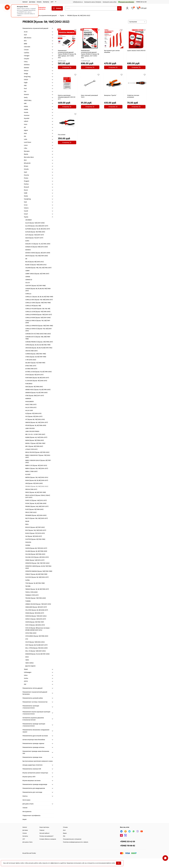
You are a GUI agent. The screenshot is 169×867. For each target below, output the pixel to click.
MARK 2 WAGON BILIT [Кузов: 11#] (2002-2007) (38, 456)
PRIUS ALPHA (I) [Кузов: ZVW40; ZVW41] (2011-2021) (37, 496)
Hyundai (26, 118)
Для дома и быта (28, 804)
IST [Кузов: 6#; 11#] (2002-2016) (35, 419)
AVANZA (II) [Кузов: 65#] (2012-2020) (36, 247)
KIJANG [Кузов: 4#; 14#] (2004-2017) (36, 437)
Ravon (26, 190)
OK (118, 863)
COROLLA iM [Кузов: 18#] (33, 305)
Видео (65, 833)
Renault (26, 187)
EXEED (26, 79)
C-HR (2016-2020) (30, 360)
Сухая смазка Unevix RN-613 (136, 50)
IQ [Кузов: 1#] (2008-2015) (33, 413)
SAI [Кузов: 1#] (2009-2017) (33, 536)
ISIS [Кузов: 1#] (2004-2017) (33, 416)
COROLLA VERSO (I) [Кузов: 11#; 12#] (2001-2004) (38, 330)
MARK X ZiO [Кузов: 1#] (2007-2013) (36, 465)
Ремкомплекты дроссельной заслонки (35, 736)
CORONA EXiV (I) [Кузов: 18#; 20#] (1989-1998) (37, 338)
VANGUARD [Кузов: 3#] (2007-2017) (36, 607)
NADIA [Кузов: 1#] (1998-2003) (34, 440)
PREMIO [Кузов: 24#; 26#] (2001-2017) (36, 506)
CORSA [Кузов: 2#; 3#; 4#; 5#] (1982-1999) (37, 345)
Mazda (26, 154)
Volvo (25, 675)
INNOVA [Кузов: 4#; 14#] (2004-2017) (36, 422)
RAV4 (27, 524)
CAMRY (27, 270)
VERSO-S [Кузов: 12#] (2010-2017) (35, 619)
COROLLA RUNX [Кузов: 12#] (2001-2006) (38, 317)
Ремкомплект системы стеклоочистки (35, 702)
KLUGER (27, 474)
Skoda (26, 196)
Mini (25, 160)
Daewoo (26, 67)
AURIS (27, 241)
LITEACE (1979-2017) (31, 449)
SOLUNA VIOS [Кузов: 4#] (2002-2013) (37, 557)
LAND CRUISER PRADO (32, 431)
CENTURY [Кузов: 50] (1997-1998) (35, 285)
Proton (26, 178)
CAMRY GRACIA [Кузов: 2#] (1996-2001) (37, 273)
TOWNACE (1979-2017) (31, 595)
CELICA (27, 282)
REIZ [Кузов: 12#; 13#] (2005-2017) (35, 530)
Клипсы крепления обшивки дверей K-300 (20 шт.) (66, 97)
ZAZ (25, 684)
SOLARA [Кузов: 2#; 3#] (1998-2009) (36, 551)
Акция (24, 819)
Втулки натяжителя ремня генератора (35, 773)
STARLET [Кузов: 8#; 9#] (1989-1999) (36, 574)
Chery (26, 61)
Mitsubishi (27, 163)
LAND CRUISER (30, 428)
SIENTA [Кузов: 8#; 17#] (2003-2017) (36, 548)
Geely (26, 97)
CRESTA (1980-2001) (31, 351)
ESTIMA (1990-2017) (31, 369)
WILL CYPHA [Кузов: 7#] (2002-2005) (36, 648)
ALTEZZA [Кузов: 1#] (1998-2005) (35, 232)
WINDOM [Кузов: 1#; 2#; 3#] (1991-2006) (37, 654)
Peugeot (26, 181)
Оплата (39, 2)
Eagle (25, 82)
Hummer (26, 115)
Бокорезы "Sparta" (110, 95)
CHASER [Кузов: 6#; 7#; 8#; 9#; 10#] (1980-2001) (38, 290)
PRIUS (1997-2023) (30, 512)
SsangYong (27, 199)
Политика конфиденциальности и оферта (75, 842)
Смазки (25, 808)
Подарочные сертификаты (31, 815)
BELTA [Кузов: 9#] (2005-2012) (34, 262)
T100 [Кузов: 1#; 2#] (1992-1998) (35, 583)
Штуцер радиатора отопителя (32, 765)
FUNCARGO (28, 383)
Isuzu (25, 124)
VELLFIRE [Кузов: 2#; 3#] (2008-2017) (36, 610)
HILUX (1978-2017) (30, 407)
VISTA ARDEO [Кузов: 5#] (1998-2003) (36, 636)
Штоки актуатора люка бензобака (34, 739)
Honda (26, 112)
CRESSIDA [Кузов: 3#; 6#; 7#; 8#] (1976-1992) (38, 348)
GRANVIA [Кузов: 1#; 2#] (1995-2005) (36, 392)
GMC (25, 103)
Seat (25, 202)
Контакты (46, 2)
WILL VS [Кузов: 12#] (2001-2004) (35, 651)
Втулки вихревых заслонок (31, 780)
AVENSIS (28, 250)
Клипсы (25, 796)
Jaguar (26, 130)
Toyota (62, 15)
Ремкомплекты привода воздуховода (35, 784)
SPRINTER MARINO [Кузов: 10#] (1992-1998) (38, 571)
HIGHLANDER (29, 401)
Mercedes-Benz (29, 157)
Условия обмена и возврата (47, 839)
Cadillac (26, 52)
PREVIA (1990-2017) (31, 489)
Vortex (26, 678)
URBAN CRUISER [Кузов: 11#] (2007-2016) (38, 604)
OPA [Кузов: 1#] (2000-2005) (34, 483)
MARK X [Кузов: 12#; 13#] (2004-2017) (36, 468)
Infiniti (26, 121)
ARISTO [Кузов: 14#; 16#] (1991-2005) (36, 256)
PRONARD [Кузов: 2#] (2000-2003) (35, 515)
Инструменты (27, 811)
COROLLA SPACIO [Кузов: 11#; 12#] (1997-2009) (37, 321)
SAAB (25, 193)
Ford (25, 88)
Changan (26, 55)
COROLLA (28, 294)
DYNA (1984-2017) (30, 366)
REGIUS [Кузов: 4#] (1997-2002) (35, 527)
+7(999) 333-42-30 (141, 2)
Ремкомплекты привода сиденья (33, 743)
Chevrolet (27, 47)
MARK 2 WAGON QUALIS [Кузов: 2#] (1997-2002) (38, 461)
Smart (26, 214)
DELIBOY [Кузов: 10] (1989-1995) (35, 363)
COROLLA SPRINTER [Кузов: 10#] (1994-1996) (39, 325)
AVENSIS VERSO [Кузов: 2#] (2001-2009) (37, 253)
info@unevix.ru (78, 2)
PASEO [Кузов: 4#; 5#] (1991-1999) (35, 492)
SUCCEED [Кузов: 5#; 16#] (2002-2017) (36, 577)
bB (26, 259)
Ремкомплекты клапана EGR (32, 769)
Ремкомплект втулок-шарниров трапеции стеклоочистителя (36, 713)
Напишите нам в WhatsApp (127, 2)
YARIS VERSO (29, 663)
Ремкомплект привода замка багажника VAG (36, 752)
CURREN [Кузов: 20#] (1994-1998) (35, 354)
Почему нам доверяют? (46, 836)
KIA (25, 136)
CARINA (27, 276)
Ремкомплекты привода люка (32, 757)
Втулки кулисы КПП (29, 776)
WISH (27, 657)
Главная (41, 830)
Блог (64, 830)
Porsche (26, 175)
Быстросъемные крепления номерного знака (38, 761)
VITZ (26, 639)
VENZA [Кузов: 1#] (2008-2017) (34, 613)
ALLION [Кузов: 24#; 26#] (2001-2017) (36, 226)
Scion (25, 205)
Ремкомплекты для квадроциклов (34, 788)
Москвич (27, 151)
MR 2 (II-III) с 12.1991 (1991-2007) (35, 434)
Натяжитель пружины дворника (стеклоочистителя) (33, 719)
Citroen (26, 50)
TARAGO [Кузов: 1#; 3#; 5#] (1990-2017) (37, 589)
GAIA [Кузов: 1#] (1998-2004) (34, 386)
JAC (25, 127)
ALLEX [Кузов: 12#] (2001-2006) (35, 223)
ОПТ (52, 2)
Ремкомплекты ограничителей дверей (44, 15)
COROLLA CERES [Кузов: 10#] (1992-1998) (38, 302)
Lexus (26, 145)
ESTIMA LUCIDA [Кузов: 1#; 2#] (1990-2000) (38, 371)
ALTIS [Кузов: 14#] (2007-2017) (34, 235)
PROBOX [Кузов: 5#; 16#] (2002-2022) (36, 486)
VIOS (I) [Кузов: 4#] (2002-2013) (35, 625)
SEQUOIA (28, 542)
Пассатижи (61, 134)
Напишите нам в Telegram (92, 2)
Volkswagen (27, 672)
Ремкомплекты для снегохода (32, 792)
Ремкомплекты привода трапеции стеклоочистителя (34, 725)
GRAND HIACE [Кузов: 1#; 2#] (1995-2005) (37, 389)
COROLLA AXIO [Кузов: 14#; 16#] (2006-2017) (39, 299)
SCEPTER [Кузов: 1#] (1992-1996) (35, 539)
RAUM (27, 521)
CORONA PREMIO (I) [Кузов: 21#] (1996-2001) (39, 342)
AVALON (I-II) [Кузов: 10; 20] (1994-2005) (37, 244)
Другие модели (30, 666)
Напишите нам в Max (109, 2)
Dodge (26, 73)
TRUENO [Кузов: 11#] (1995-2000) (35, 598)
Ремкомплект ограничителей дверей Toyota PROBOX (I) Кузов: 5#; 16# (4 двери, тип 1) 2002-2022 (90, 54)
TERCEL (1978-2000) (31, 592)
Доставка (32, 2)
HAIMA (26, 109)
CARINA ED (28, 279)
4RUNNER (28, 220)
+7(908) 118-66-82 (127, 846)
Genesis (26, 94)
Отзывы (65, 827)
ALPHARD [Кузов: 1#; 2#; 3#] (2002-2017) (37, 229)
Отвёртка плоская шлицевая (133, 96)
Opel (25, 172)
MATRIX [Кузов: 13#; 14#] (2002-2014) (36, 477)
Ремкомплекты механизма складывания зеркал (36, 731)
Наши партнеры (44, 827)
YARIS (27, 660)
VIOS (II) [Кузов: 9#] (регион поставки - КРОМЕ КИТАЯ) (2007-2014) (37, 629)
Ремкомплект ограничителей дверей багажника (35, 693)
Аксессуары (26, 800)
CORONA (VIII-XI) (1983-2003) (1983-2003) (38, 334)
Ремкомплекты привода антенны (33, 747)
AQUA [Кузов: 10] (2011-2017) (34, 238)
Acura (25, 32)
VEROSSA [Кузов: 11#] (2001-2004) (35, 616)
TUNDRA (28, 601)
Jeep (25, 133)
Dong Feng (27, 76)
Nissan (26, 166)
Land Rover (27, 142)
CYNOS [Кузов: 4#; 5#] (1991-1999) (35, 357)
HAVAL (26, 106)
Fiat (25, 91)
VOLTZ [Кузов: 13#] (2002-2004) (35, 642)
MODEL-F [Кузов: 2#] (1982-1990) (35, 443)
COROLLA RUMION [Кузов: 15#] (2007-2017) (38, 314)
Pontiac (26, 184)
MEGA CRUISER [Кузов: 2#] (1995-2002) (37, 452)
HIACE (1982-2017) (30, 404)
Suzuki (26, 211)
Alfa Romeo (27, 38)
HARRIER (28, 398)
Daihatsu (27, 64)
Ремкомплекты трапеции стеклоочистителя (31, 707)
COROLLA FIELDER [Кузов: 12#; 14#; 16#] (37, 308)
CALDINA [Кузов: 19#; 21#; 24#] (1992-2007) (38, 268)
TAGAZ (26, 669)
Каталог (25, 2)
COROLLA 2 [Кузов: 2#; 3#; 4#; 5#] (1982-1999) (39, 296)
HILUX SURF (29, 410)
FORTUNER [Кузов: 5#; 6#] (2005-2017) (37, 377)
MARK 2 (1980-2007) (31, 471)
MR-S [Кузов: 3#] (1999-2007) (34, 446)
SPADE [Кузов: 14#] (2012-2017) (34, 560)
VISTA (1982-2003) (30, 633)
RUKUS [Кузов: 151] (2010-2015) (35, 533)
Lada (25, 139)
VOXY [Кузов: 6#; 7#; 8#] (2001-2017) (36, 645)
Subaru (26, 208)
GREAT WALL (28, 100)
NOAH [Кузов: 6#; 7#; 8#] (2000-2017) (36, 480)
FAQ (64, 836)
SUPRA (27, 580)
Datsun (26, 70)
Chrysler (26, 58)
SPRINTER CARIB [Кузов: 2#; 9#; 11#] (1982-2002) (38, 567)
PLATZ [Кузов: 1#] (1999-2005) (34, 509)
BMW (25, 44)
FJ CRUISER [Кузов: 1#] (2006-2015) (36, 380)
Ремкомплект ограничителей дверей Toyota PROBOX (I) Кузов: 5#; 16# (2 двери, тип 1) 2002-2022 (67, 54)
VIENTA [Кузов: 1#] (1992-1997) (34, 622)
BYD (25, 41)
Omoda (26, 169)
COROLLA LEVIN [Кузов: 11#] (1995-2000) (37, 311)
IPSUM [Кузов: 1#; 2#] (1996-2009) (35, 425)
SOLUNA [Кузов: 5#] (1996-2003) (35, 554)
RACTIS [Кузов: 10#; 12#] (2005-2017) (36, 518)
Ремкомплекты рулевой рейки (33, 698)
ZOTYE (26, 681)
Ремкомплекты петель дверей (32, 688)
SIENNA (27, 545)
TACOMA (27, 586)
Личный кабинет (44, 833)
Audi (25, 35)
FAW (25, 85)
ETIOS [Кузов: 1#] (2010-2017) (34, 374)
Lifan (25, 148)
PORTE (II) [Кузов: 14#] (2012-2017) (36, 500)
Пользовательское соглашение (72, 839)
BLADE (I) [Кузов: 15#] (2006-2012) (35, 265)
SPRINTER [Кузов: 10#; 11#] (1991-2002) (37, 563)
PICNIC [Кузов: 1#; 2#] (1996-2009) (35, 503)
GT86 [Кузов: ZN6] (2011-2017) (34, 395)
